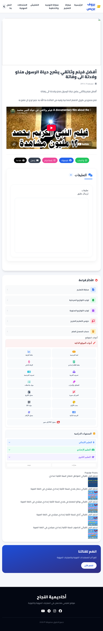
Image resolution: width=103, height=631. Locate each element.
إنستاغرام (48, 160)
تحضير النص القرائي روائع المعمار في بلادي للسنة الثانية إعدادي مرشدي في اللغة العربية (59, 502)
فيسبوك (64, 160)
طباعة (18, 160)
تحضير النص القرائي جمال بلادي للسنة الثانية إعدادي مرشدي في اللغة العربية (64, 489)
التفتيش (34, 5)
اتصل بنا (9, 6)
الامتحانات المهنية (22, 6)
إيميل (32, 160)
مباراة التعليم (67, 6)
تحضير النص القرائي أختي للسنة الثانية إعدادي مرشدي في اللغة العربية (67, 514)
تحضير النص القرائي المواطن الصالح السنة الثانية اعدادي (73, 476)
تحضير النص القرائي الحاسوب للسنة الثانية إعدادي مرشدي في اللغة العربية (65, 527)
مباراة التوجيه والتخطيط (52, 6)
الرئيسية (78, 5)
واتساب (80, 160)
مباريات (74, 465)
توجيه (29, 465)
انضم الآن (88, 565)
